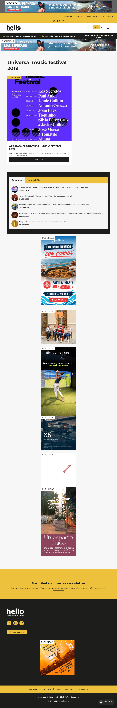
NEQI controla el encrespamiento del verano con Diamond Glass (43, 222)
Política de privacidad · (55, 697)
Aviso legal (42, 697)
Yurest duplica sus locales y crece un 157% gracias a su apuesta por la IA (46, 196)
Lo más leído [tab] (34, 180)
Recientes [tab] (17, 180)
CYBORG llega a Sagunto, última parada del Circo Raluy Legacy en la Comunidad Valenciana (53, 187)
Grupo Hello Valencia (73, 16)
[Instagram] (54, 21)
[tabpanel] (58, 206)
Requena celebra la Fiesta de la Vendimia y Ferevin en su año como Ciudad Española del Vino (54, 204)
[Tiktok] (62, 21)
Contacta (110, 16)
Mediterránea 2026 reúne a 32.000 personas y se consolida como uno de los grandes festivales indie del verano (61, 213)
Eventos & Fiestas (94, 16)
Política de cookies (72, 697)
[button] (102, 28)
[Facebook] (58, 21)
